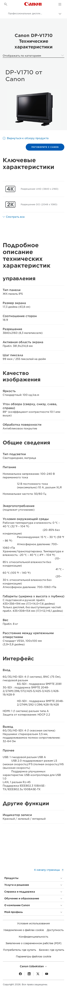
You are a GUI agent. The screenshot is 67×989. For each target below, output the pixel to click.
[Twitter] (38, 974)
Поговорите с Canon (45, 147)
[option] (33, 109)
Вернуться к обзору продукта (28, 138)
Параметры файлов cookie (33, 956)
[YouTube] (46, 974)
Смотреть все (15, 216)
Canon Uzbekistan (32, 966)
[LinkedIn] (29, 974)
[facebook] (20, 974)
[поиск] (6, 4)
